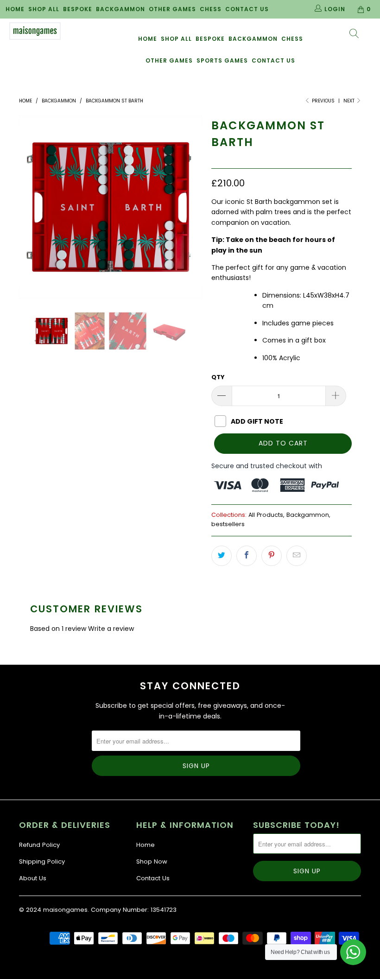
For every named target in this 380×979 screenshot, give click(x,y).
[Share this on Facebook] (246, 556)
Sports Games (222, 60)
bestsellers (228, 524)
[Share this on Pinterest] (271, 556)
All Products (265, 515)
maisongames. (66, 909)
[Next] (193, 207)
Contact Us (247, 9)
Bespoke (77, 9)
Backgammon (120, 9)
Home (15, 9)
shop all (176, 39)
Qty (218, 377)
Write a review (111, 628)
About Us (32, 878)
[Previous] (28, 207)
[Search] (354, 34)
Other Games (172, 9)
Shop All (43, 9)
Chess (211, 9)
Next (349, 100)
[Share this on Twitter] (221, 556)
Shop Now (151, 861)
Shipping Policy (42, 861)
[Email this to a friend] (296, 556)
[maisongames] (35, 31)
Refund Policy (39, 844)
